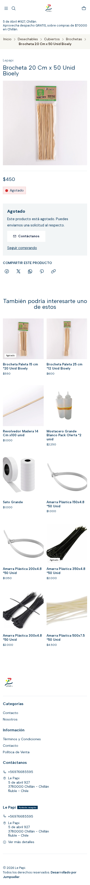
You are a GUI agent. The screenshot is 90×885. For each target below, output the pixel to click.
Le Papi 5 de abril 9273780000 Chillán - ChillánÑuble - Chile (28, 784)
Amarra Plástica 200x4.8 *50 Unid (22, 571)
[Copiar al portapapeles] (53, 271)
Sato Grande (13, 502)
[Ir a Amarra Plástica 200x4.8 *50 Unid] (23, 543)
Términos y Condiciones (22, 739)
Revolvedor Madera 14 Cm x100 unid (20, 433)
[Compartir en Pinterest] (42, 271)
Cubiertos (52, 39)
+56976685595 (20, 772)
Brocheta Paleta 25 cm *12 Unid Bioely (64, 366)
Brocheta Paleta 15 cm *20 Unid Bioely (20, 366)
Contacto (10, 713)
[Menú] (6, 8)
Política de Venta (16, 752)
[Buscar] (13, 8)
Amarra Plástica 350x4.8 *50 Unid (66, 571)
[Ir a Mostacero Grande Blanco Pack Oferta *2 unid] (67, 405)
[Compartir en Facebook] (7, 271)
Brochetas (74, 39)
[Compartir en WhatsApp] (30, 271)
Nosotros (10, 719)
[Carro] (84, 8)
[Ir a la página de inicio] (49, 8)
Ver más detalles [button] (21, 842)
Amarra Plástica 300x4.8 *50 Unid (22, 637)
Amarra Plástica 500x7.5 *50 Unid (66, 637)
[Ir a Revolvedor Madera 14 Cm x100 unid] (23, 405)
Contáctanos (28, 236)
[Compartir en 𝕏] (18, 271)
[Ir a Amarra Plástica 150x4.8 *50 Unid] (67, 476)
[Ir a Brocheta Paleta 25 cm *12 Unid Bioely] (67, 338)
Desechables (28, 39)
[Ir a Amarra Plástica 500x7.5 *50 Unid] (67, 610)
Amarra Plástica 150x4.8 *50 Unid (65, 504)
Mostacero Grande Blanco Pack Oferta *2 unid (64, 435)
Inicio (7, 39)
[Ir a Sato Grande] (23, 476)
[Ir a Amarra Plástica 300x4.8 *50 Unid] (23, 610)
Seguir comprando (22, 248)
